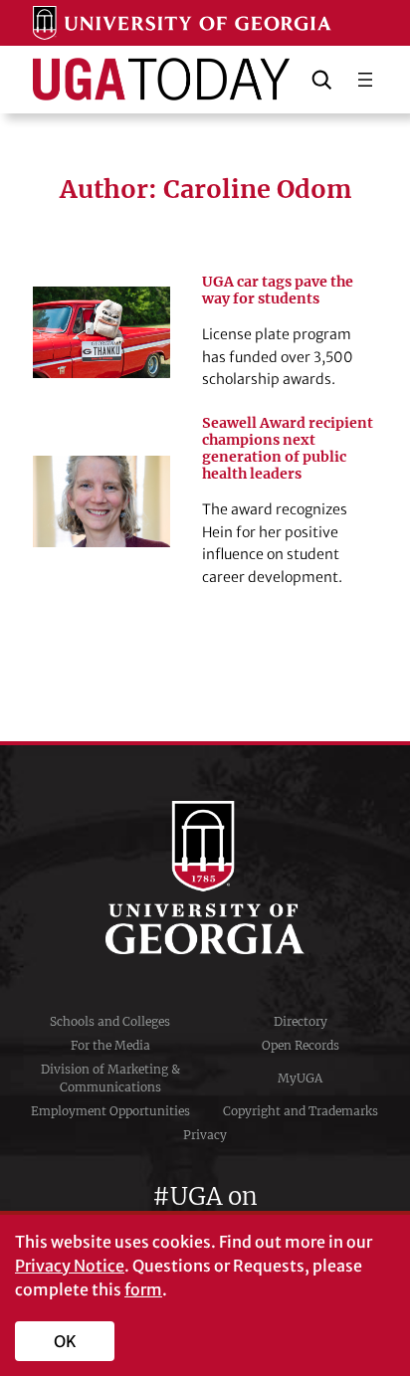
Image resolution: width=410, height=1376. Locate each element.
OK (65, 1341)
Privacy (205, 1134)
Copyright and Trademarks (300, 1110)
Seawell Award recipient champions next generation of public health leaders (287, 449)
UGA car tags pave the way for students (277, 290)
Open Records (300, 1045)
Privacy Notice (69, 1266)
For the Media (110, 1045)
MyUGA (300, 1078)
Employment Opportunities (110, 1110)
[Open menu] (365, 80)
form (143, 1289)
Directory (300, 1021)
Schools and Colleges (110, 1021)
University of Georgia (205, 877)
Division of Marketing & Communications (110, 1078)
